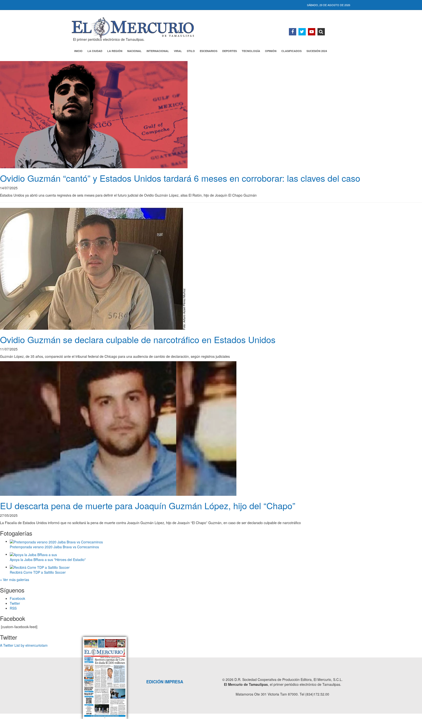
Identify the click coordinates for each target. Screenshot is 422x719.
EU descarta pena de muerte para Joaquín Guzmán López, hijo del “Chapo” (147, 505)
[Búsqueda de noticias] (321, 31)
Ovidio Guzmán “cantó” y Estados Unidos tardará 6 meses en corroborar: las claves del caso (180, 178)
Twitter (15, 603)
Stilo (191, 51)
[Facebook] (292, 31)
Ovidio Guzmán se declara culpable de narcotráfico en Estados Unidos (139, 339)
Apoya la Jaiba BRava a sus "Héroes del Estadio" (48, 559)
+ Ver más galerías (14, 579)
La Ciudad (94, 51)
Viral (178, 51)
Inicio (78, 51)
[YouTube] (311, 31)
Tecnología (251, 51)
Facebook (17, 598)
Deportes (229, 51)
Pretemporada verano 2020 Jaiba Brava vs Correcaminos (54, 546)
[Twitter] (302, 31)
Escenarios (208, 51)
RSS (13, 608)
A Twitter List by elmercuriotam (24, 645)
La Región (114, 51)
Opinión (270, 51)
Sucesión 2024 (316, 51)
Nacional (134, 51)
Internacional (158, 51)
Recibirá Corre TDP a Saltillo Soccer (38, 572)
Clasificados (291, 51)
